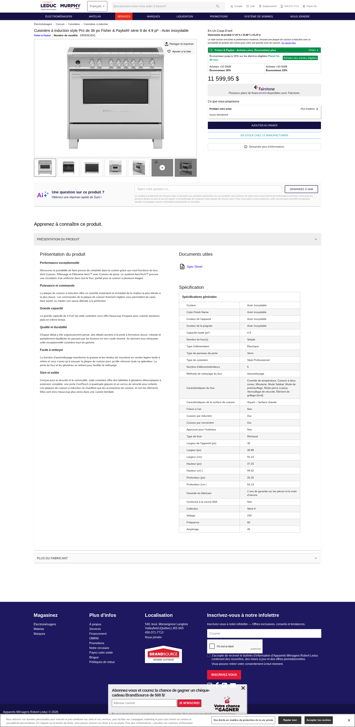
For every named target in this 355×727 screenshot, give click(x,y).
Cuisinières (74, 24)
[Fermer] (349, 720)
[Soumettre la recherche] (218, 6)
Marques (153, 16)
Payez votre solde (101, 652)
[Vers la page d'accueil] (60, 6)
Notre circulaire (99, 648)
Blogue (94, 657)
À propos (95, 624)
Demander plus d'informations (266, 146)
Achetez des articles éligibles (300, 57)
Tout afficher (185, 167)
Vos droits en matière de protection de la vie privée (243, 719)
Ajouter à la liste (181, 51)
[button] (232, 6)
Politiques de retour (102, 662)
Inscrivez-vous (224, 675)
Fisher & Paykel (42, 35)
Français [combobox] (95, 6)
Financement (97, 633)
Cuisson (60, 24)
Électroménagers (58, 16)
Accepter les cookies (319, 719)
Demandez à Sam (301, 189)
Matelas (95, 16)
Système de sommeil (258, 16)
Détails (312, 50)
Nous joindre (300, 16)
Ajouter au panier (264, 125)
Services (123, 16)
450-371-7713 (154, 632)
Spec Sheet (194, 266)
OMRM (94, 638)
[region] (177, 720)
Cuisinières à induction (96, 24)
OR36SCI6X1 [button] (88, 35)
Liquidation (185, 16)
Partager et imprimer (182, 43)
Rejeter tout (290, 719)
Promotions (219, 16)
